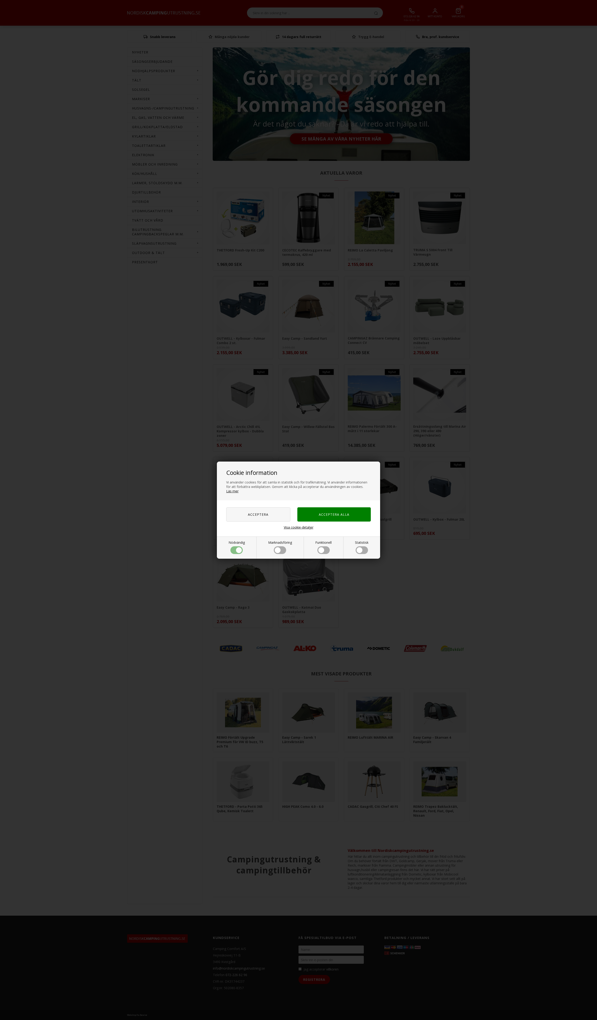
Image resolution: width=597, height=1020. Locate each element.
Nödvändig (237, 542)
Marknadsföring (280, 542)
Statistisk (361, 542)
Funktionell (323, 542)
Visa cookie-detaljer (298, 527)
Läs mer (232, 491)
